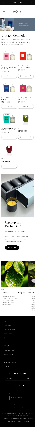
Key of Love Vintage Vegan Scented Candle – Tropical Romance (8, 67)
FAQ (5, 338)
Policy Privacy (8, 346)
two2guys (9, 413)
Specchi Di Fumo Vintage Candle (8, 98)
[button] (4, 11)
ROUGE (3, 159)
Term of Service (9, 350)
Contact (6, 366)
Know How (7, 325)
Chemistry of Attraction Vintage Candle (25, 98)
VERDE (20, 128)
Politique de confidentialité (11, 418)
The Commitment (9, 329)
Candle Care (8, 334)
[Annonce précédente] (3, 2)
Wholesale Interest (10, 362)
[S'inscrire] (28, 378)
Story (5, 321)
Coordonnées (11, 421)
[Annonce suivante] (31, 2)
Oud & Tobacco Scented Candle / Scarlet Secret (25, 66)
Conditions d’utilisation (26, 418)
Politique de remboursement (20, 415)
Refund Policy (8, 354)
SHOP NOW (12, 247)
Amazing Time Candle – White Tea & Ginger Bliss (8, 129)
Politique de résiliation (23, 421)
